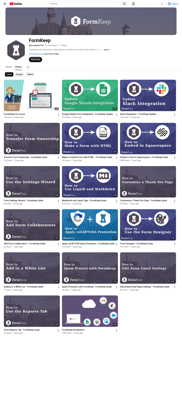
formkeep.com (37, 54)
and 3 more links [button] (51, 54)
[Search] (124, 3)
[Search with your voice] (133, 3)
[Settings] (161, 3)
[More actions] (58, 114)
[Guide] (4, 3)
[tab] (8, 67)
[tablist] (91, 67)
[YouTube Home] (15, 3)
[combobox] (85, 3)
